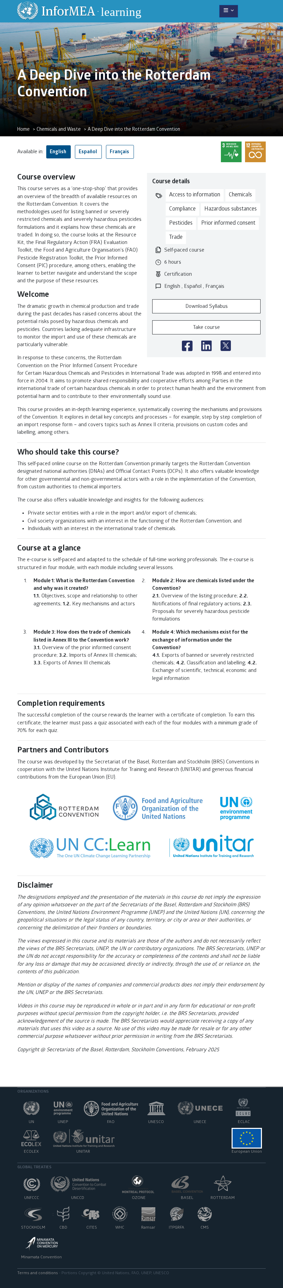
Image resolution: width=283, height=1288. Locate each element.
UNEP (63, 1122)
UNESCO (156, 1122)
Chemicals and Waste (59, 130)
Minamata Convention (41, 1257)
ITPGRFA (176, 1228)
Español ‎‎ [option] (88, 152)
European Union (247, 1152)
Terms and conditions (37, 1273)
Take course (206, 328)
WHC (119, 1228)
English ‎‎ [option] (58, 152)
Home (23, 130)
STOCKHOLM (33, 1228)
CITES (91, 1228)
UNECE (200, 1122)
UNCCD (77, 1198)
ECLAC (244, 1122)
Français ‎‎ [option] (120, 152)
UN (31, 1122)
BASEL (187, 1198)
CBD (63, 1228)
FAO (111, 1122)
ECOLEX (31, 1152)
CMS (205, 1228)
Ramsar (148, 1228)
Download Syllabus (206, 307)
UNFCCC (31, 1198)
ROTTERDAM (223, 1198)
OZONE (139, 1198)
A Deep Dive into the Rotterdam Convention (134, 130)
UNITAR (83, 1152)
